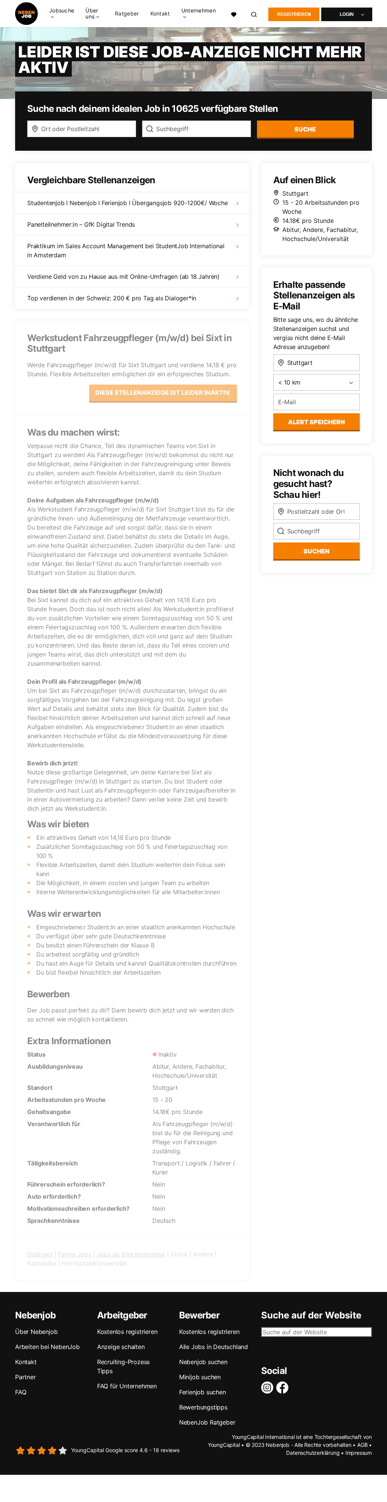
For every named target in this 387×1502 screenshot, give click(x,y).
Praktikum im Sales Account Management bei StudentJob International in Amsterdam (125, 250)
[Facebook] (283, 1387)
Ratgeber (127, 14)
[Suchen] (254, 13)
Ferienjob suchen (202, 1392)
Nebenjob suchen (203, 1362)
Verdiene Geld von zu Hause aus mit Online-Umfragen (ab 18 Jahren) (123, 276)
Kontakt (160, 14)
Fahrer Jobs (74, 1254)
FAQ (20, 1392)
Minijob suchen (200, 1377)
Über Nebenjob (36, 1331)
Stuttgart (40, 1254)
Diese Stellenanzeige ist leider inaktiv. (163, 392)
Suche (305, 129)
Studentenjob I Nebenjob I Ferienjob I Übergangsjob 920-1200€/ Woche (127, 203)
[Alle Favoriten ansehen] (233, 13)
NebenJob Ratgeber (207, 1422)
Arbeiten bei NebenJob (47, 1347)
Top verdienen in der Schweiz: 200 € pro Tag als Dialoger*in (111, 298)
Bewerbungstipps (203, 1407)
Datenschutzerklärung (312, 1452)
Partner (25, 1377)
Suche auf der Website (311, 1315)
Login (347, 14)
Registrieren (294, 14)
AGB (362, 1445)
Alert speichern (316, 422)
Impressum (358, 1452)
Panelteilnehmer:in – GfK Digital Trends (81, 224)
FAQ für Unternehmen (127, 1386)
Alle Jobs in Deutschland (213, 1347)
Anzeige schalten (121, 1347)
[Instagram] (268, 1387)
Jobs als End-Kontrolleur (131, 1254)
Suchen (316, 551)
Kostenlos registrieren (127, 1331)
